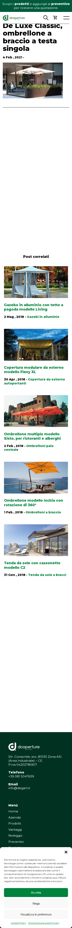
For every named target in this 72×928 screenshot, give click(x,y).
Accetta (36, 892)
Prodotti (14, 823)
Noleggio (15, 835)
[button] (66, 852)
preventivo (60, 4)
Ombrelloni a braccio (43, 512)
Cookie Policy (18, 922)
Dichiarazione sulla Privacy (43, 922)
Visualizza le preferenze (36, 914)
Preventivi (16, 842)
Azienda (14, 817)
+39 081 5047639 (21, 776)
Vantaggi (15, 829)
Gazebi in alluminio (43, 317)
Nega (36, 903)
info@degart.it (19, 788)
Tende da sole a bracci (47, 575)
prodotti (22, 4)
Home (13, 811)
